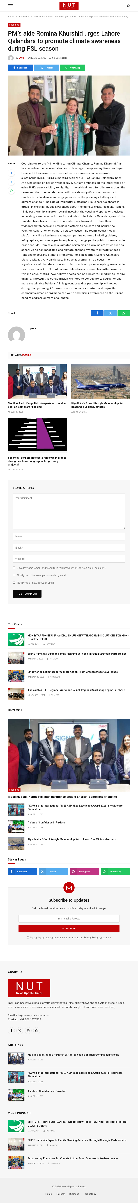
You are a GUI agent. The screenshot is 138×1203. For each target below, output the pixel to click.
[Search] (128, 6)
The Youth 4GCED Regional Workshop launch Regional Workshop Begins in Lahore (76, 690)
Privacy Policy (91, 937)
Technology (89, 1194)
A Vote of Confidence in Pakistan (47, 822)
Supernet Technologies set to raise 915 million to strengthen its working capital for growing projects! (37, 461)
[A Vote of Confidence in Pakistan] (16, 826)
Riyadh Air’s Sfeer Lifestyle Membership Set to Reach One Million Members (98, 405)
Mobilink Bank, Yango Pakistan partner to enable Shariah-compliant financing (37, 405)
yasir (22, 58)
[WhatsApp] (11, 190)
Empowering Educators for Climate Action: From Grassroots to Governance (73, 671)
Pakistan (60, 1194)
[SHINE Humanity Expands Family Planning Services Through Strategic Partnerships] (16, 658)
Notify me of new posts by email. (35, 582)
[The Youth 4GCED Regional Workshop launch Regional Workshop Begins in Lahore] (16, 694)
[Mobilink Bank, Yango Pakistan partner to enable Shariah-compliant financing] (37, 381)
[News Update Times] (69, 6)
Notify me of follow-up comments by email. (42, 575)
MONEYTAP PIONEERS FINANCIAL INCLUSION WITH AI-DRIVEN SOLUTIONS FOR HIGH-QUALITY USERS (78, 637)
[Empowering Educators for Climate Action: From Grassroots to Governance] (16, 676)
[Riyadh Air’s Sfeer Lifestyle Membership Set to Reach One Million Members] (100, 381)
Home (48, 1194)
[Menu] (10, 6)
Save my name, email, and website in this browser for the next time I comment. (61, 568)
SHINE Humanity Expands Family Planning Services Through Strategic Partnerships (77, 653)
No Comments (59, 58)
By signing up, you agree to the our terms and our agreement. (71, 937)
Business (14, 25)
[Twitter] (11, 181)
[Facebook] (11, 173)
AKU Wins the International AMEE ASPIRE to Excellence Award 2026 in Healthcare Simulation (75, 807)
